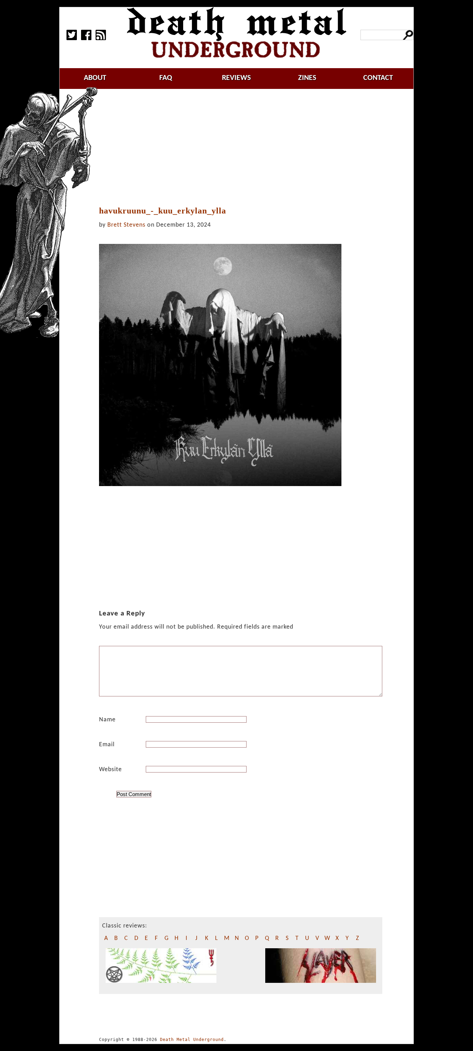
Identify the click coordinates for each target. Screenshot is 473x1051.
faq (165, 78)
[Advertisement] (245, 147)
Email (107, 744)
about (95, 78)
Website (110, 769)
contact (378, 78)
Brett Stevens (126, 225)
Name (107, 719)
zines (307, 78)
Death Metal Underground (192, 1039)
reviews (236, 78)
